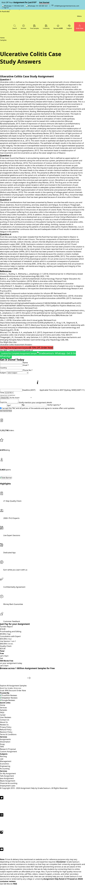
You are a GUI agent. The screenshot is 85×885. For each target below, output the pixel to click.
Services (3, 707)
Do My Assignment (8, 773)
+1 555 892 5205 (18, 6)
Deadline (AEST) (28, 390)
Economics (4, 764)
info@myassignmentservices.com (66, 6)
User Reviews (5, 717)
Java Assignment (7, 778)
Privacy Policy (5, 727)
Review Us (4, 724)
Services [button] (23, 28)
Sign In (6, 8)
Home (2, 705)
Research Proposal (8, 749)
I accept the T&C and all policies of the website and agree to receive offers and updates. (38, 408)
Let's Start (4, 656)
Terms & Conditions (8, 734)
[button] (69, 26)
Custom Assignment (8, 751)
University (46, 28)
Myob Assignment (7, 781)
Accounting (5, 768)
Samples (3, 710)
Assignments (5, 739)
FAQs (2, 712)
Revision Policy (6, 732)
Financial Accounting (8, 783)
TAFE (2, 746)
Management (5, 761)
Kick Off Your (25, 2)
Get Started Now (6, 411)
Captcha (3, 402)
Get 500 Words (8, 884)
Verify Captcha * (54, 405)
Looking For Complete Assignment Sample (38, 355)
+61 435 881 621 (41, 6)
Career (3, 715)
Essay (2, 744)
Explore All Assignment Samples (13, 685)
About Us (4, 722)
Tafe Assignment (7, 776)
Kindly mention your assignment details (35, 402)
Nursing (3, 756)
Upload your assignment (7, 395)
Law (1, 759)
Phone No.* (28, 370)
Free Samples (34, 28)
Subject (3, 372)
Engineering (5, 766)
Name (25, 362)
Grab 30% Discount (10, 689)
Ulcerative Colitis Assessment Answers (16, 344)
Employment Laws (7, 785)
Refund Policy (5, 729)
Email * (26, 365)
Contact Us (4, 720)
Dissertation (5, 742)
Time (2, 392)
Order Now (21, 690)
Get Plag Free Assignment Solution (26, 347)
